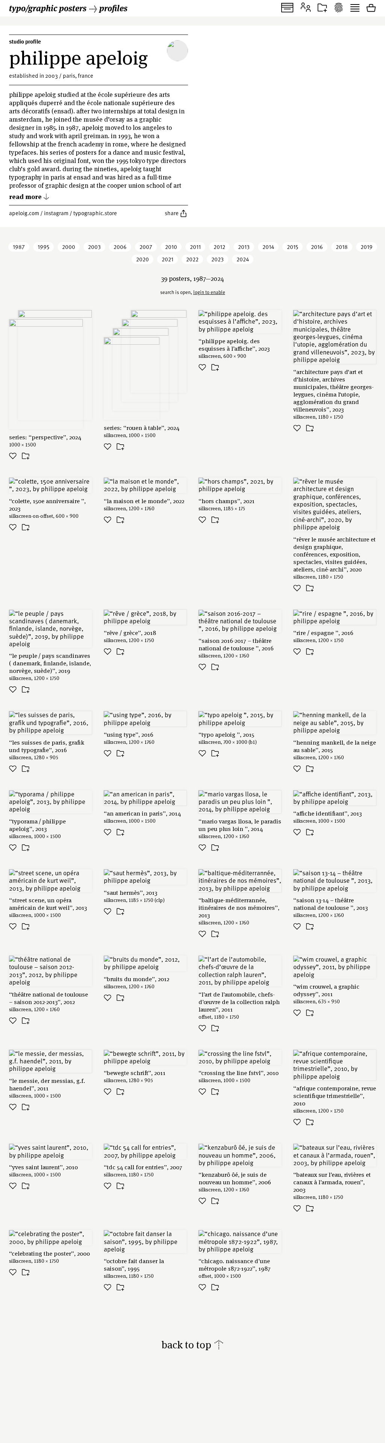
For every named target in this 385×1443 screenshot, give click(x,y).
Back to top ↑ (193, 1344)
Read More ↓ (29, 196)
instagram (56, 213)
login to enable (209, 292)
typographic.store (95, 213)
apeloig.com (24, 213)
